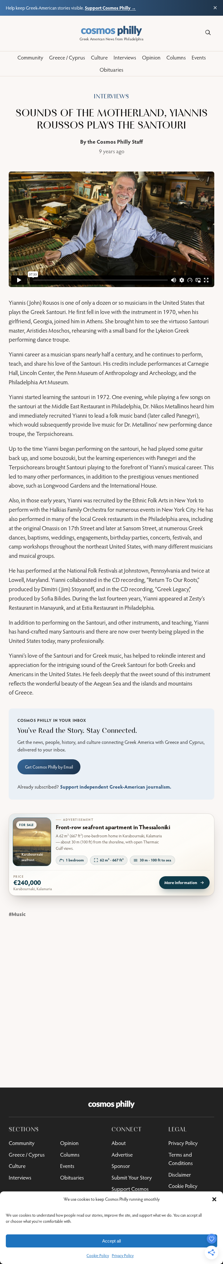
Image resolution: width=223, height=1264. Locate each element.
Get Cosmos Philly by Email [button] (49, 767)
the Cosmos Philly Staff (115, 141)
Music (19, 913)
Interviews (111, 96)
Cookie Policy (98, 1255)
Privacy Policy (123, 1255)
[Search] (208, 32)
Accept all (111, 1240)
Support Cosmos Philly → (110, 8)
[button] (214, 1199)
